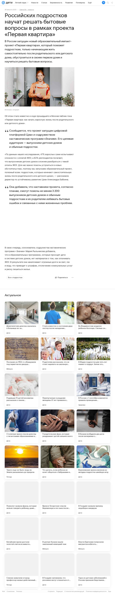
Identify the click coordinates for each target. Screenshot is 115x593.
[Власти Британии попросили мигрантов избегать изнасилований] (93, 534)
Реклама (19, 591)
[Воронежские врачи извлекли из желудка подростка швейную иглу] (93, 462)
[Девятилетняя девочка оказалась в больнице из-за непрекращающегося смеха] (21, 318)
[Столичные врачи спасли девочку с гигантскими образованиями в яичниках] (21, 426)
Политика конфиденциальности (96, 591)
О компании (10, 591)
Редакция (59, 591)
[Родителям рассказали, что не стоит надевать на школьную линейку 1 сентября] (57, 354)
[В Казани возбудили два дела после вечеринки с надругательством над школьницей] (93, 426)
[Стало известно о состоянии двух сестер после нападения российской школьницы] (57, 318)
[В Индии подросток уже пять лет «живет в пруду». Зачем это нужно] (93, 354)
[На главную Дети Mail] (8, 2)
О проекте (51, 591)
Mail (3, 591)
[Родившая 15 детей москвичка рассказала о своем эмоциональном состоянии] (21, 390)
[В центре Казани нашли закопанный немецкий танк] (57, 534)
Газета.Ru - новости (27, 9)
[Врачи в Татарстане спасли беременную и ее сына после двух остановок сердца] (57, 498)
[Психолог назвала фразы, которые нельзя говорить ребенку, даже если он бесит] (21, 498)
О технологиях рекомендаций (74, 591)
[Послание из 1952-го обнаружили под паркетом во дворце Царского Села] (21, 354)
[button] (39, 87)
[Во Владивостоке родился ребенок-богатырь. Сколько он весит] (93, 318)
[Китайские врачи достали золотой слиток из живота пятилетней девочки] (21, 534)
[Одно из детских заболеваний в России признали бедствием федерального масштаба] (93, 570)
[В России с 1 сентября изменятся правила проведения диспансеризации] (93, 390)
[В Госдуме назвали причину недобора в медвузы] (93, 498)
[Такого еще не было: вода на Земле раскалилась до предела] (21, 462)
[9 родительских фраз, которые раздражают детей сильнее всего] (57, 426)
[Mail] (3, 2)
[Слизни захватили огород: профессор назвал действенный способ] (21, 570)
